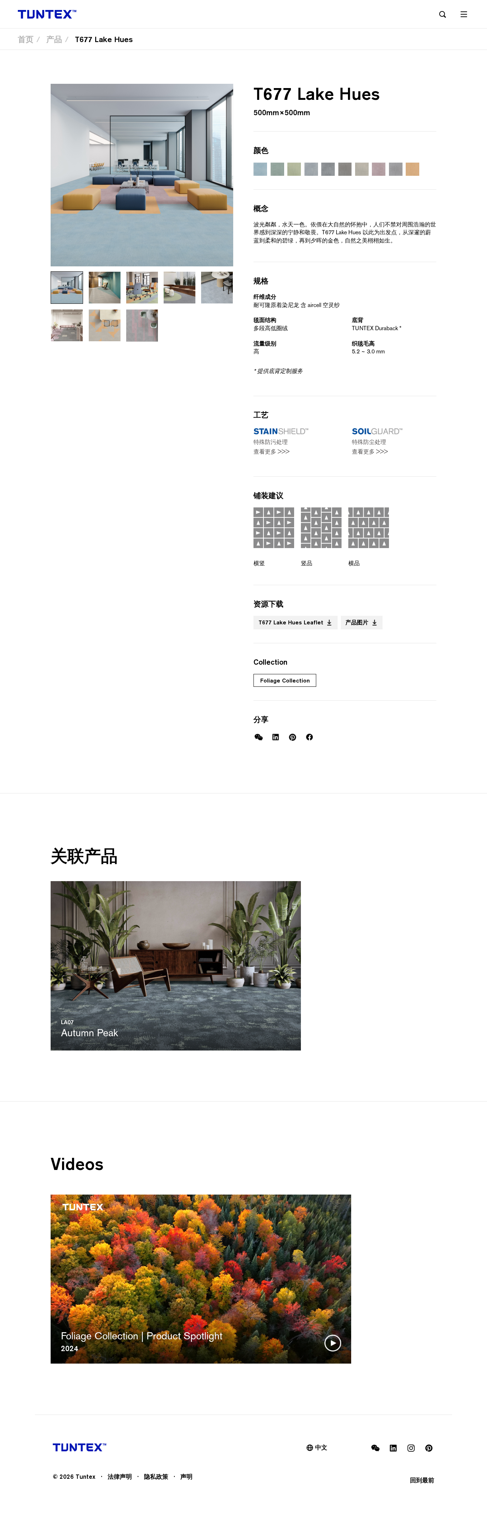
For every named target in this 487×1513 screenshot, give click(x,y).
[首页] (47, 14)
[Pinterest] (292, 737)
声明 (186, 1476)
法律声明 (120, 1476)
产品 (54, 39)
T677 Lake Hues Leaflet (290, 622)
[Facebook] (309, 737)
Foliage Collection (285, 680)
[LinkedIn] (276, 737)
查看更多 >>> (271, 451)
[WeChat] (258, 737)
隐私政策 (156, 1476)
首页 (26, 39)
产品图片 (356, 622)
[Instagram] (411, 1448)
